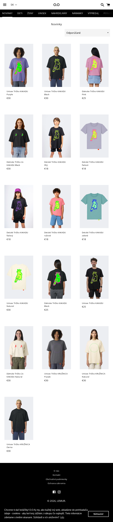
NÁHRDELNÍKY (59, 13)
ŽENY (30, 13)
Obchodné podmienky (56, 479)
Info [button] (62, 517)
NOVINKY (7, 13)
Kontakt (56, 475)
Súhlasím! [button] (98, 514)
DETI (19, 13)
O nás (56, 471)
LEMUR (61, 501)
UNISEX (42, 13)
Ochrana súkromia (56, 483)
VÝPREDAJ (93, 13)
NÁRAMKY (77, 13)
